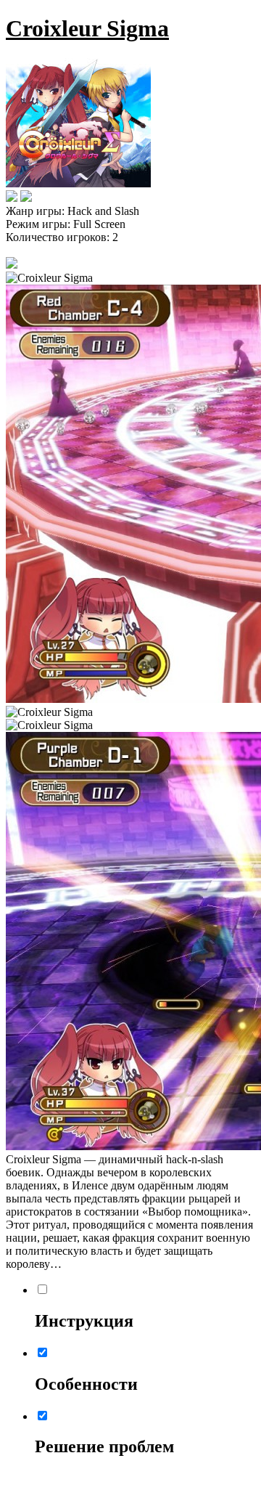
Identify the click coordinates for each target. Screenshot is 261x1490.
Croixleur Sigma (87, 28)
